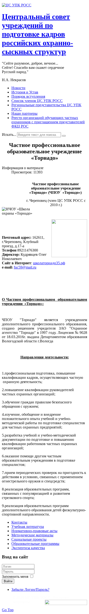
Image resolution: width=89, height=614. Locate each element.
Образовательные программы (35, 544)
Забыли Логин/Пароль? (30, 589)
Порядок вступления (28, 96)
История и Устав (24, 92)
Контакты (19, 522)
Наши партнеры (24, 113)
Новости (18, 88)
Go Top (8, 610)
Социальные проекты (29, 539)
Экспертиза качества (28, 548)
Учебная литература (27, 527)
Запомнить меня (15, 576)
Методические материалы (32, 535)
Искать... (9, 135)
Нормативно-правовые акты (34, 531)
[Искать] (64, 136)
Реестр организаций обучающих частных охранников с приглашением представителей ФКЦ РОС (48, 122)
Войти (8, 581)
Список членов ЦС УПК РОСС (37, 101)
